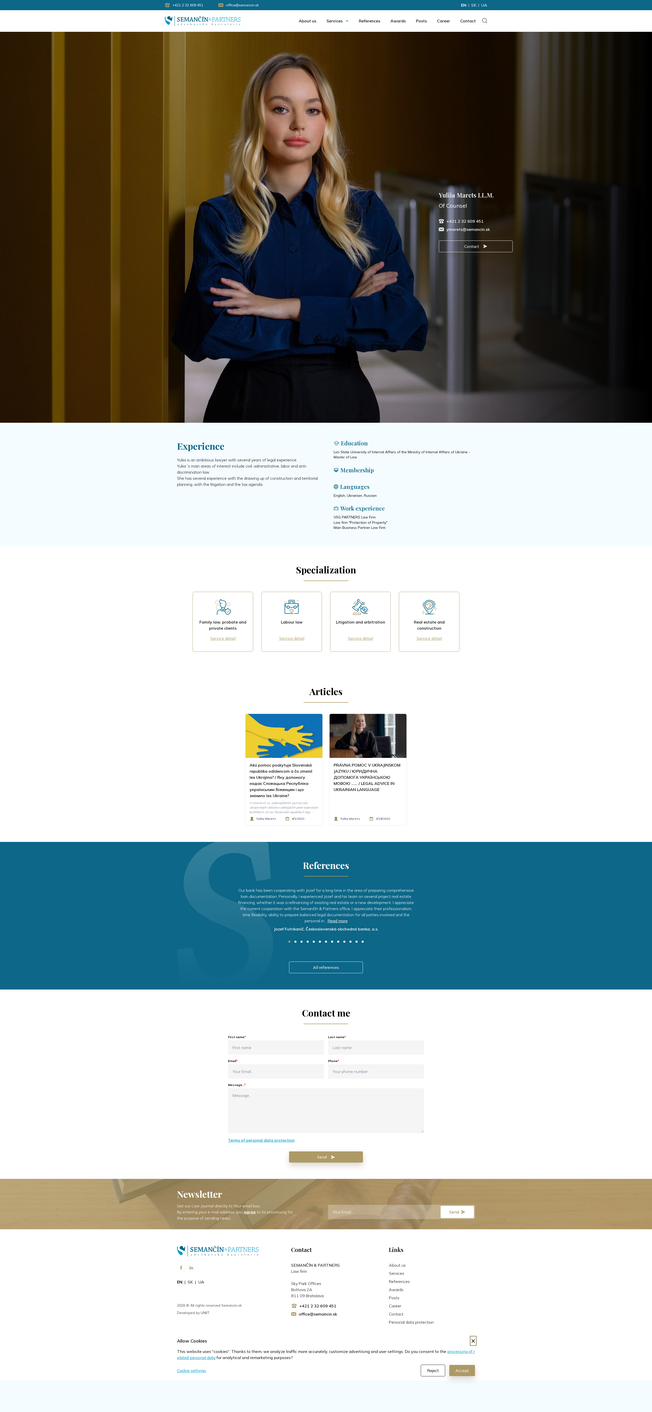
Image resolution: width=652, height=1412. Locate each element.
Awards (398, 20)
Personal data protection (411, 1322)
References (369, 20)
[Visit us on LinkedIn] (191, 1267)
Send (322, 1157)
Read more (338, 920)
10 (344, 942)
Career (443, 20)
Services (335, 20)
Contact (468, 20)
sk (473, 5)
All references (326, 967)
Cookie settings (191, 1370)
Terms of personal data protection (261, 1140)
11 (350, 942)
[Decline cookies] (473, 1340)
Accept (462, 1370)
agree (250, 1212)
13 (363, 942)
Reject (433, 1370)
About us (307, 20)
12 (357, 942)
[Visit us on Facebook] (181, 1268)
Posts (421, 20)
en (463, 5)
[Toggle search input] (484, 21)
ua (484, 5)
